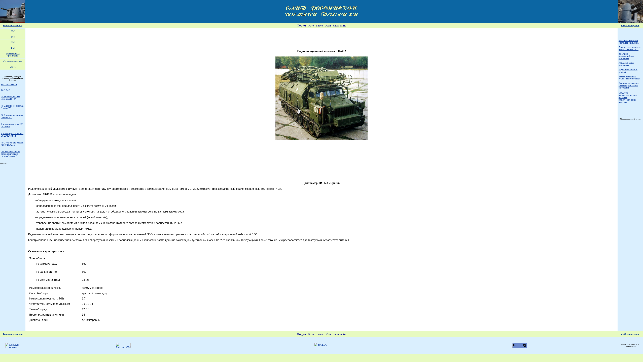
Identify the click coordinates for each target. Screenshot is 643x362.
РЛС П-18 (5, 90)
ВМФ (13, 37)
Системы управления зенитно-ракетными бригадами (629, 85)
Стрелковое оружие (12, 61)
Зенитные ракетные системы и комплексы (629, 41)
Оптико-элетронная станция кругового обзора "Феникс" (10, 154)
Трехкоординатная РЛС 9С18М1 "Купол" (12, 134)
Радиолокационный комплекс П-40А (10, 98)
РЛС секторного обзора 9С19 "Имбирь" (12, 144)
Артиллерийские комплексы (626, 64)
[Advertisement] (321, 37)
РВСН (13, 48)
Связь (13, 67)
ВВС (13, 31)
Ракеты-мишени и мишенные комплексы (629, 77)
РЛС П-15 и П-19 (9, 84)
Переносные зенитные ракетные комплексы (630, 48)
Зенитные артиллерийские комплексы (626, 56)
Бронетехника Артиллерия (13, 54)
